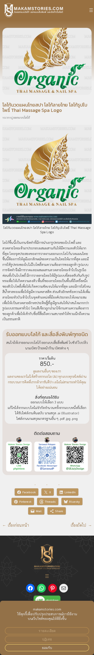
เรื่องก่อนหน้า (18, 525)
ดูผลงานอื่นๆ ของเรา (47, 371)
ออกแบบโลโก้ (21, 117)
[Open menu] (91, 10)
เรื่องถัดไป (78, 525)
